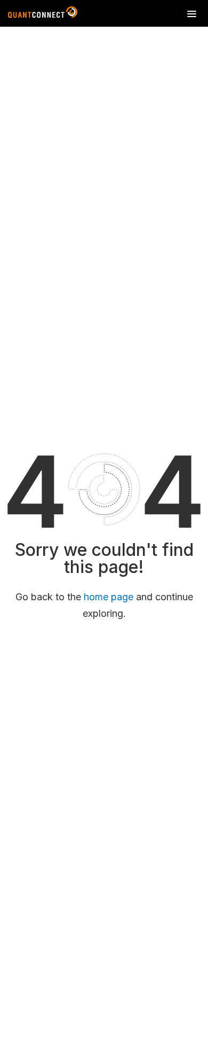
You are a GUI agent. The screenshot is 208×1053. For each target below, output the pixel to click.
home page (108, 596)
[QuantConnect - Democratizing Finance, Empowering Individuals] (42, 14)
